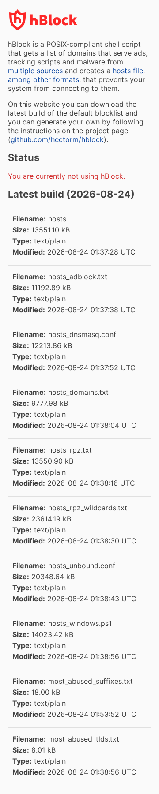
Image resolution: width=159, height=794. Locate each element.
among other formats (43, 79)
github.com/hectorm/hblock (57, 139)
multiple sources (35, 70)
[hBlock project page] (43, 28)
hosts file (128, 70)
